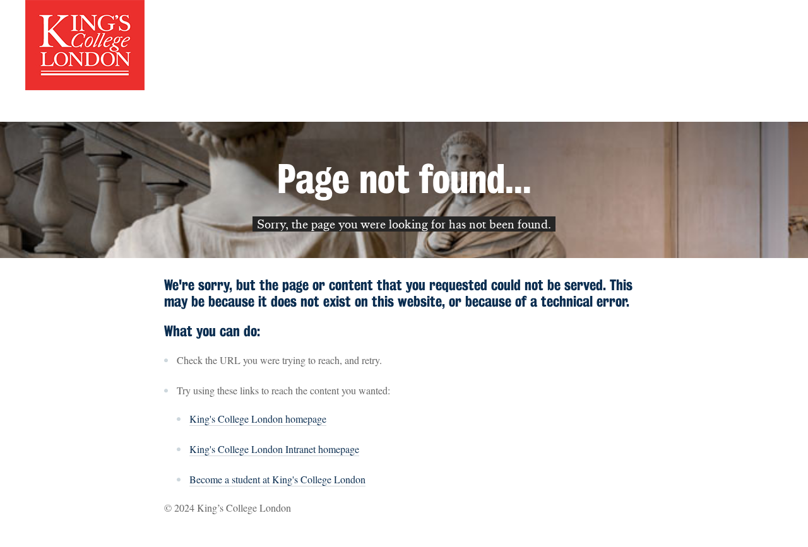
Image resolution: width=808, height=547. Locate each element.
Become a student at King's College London (277, 479)
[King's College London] (85, 43)
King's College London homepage (257, 418)
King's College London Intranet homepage (274, 449)
